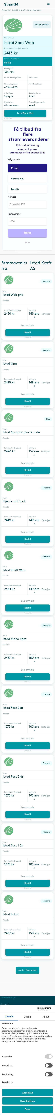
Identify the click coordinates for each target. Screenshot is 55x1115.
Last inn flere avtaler (27, 970)
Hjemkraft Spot (14, 501)
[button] (48, 4)
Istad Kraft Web (14, 570)
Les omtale (27, 326)
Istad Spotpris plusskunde (21, 432)
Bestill (27, 332)
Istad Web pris (13, 295)
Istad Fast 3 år (13, 776)
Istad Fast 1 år (13, 845)
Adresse (12, 197)
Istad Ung (10, 363)
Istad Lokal (10, 914)
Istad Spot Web (25, 113)
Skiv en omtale (42, 25)
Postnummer (14, 214)
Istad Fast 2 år (13, 708)
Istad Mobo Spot (15, 639)
